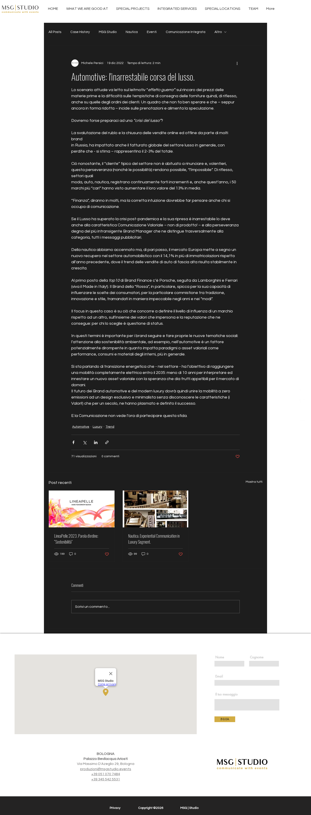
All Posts (54, 32)
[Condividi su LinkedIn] (96, 442)
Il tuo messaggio (226, 694)
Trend (110, 426)
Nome (219, 657)
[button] (177, 9)
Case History (80, 32)
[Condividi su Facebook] (73, 442)
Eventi (152, 32)
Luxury (97, 426)
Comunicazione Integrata (185, 32)
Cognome (256, 657)
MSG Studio (108, 32)
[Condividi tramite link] (107, 442)
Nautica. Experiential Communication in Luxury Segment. (154, 539)
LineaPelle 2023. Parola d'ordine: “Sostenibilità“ (76, 539)
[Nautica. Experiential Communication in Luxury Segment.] (156, 509)
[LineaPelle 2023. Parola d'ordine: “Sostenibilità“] (82, 509)
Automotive (80, 426)
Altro (218, 32)
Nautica (132, 32)
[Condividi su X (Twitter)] (84, 442)
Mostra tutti (254, 481)
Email (219, 676)
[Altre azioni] (237, 63)
